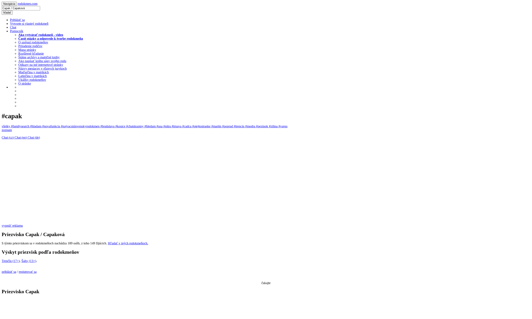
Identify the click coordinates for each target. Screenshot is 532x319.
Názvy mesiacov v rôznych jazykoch (42, 68)
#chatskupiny (135, 126)
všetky (6, 126)
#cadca (187, 126)
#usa (159, 126)
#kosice (120, 126)
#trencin (239, 126)
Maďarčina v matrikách (33, 72)
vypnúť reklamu (12, 225)
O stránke (24, 83)
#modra (250, 126)
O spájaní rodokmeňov (33, 42)
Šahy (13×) (28, 261)
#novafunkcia (51, 126)
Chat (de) (34, 137)
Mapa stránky (27, 50)
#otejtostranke (201, 126)
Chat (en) (21, 137)
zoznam (7, 130)
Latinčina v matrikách (32, 76)
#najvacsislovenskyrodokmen (80, 126)
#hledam (150, 126)
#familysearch (20, 126)
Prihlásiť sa (17, 20)
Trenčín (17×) (11, 261)
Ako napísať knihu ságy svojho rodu (42, 61)
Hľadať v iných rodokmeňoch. (128, 243)
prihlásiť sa (9, 271)
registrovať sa (28, 271)
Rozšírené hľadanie (31, 53)
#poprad (228, 126)
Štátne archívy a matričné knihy (39, 57)
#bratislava (107, 126)
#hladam (36, 126)
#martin (216, 126)
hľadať (7, 12)
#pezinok (262, 126)
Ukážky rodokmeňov (32, 79)
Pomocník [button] (16, 31)
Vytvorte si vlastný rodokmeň (29, 23)
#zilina (273, 126)
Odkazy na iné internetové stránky (40, 65)
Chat (13, 27)
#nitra (167, 126)
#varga (282, 126)
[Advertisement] (126, 191)
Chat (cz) (8, 137)
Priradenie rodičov (30, 46)
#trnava (177, 126)
